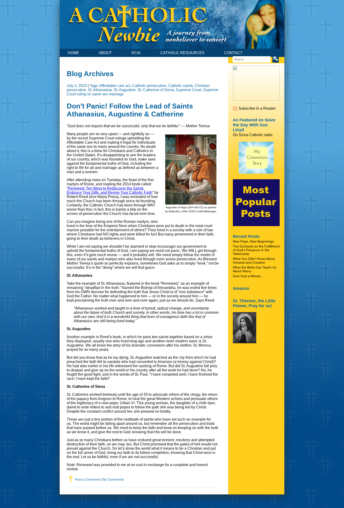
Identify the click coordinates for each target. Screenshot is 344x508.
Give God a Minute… (248, 276)
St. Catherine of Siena (156, 90)
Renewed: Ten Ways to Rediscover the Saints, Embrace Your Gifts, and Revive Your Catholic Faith (109, 190)
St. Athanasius (100, 90)
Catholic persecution (149, 86)
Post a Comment (87, 479)
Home (73, 53)
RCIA (136, 53)
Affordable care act (114, 86)
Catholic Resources (182, 53)
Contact (233, 53)
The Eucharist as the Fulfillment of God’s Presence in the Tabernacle (256, 250)
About (105, 53)
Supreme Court (188, 90)
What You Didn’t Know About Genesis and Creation (254, 260)
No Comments (113, 479)
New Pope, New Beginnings (253, 241)
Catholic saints (180, 86)
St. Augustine (125, 90)
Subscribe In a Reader (257, 108)
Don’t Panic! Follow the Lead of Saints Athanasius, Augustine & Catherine (130, 110)
